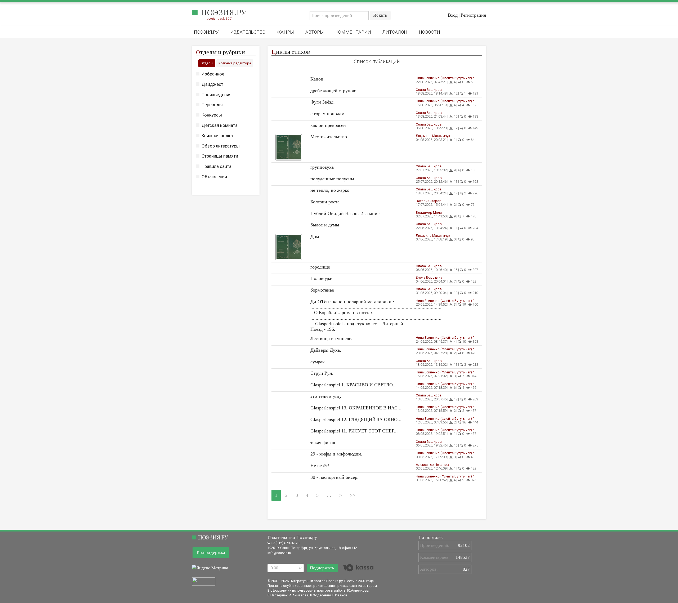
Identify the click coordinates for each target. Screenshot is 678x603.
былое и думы (324, 224)
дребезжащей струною (333, 90)
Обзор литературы (221, 146)
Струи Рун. (321, 373)
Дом (314, 236)
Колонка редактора (234, 63)
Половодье (321, 278)
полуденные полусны (332, 178)
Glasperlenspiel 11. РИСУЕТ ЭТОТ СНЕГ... (354, 431)
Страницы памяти (220, 156)
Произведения (216, 94)
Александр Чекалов (432, 465)
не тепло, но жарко (329, 190)
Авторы (314, 32)
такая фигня (322, 442)
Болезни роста (325, 201)
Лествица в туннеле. (331, 338)
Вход (453, 15)
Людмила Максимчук (433, 136)
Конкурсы (212, 115)
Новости (429, 32)
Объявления (214, 176)
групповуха (322, 167)
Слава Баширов (429, 90)
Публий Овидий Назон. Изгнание (345, 213)
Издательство (247, 32)
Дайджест (212, 84)
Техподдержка (210, 552)
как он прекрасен (328, 125)
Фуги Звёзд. (322, 102)
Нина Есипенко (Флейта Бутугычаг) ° (445, 78)
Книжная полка (217, 135)
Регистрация (473, 15)
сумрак (317, 361)
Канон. (317, 79)
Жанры (285, 32)
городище (320, 267)
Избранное (213, 74)
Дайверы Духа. (325, 350)
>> (352, 495)
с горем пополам (327, 113)
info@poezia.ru (279, 553)
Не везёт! (319, 465)
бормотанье (322, 290)
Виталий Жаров (428, 201)
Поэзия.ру (224, 12)
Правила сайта (216, 166)
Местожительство (328, 136)
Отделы (206, 63)
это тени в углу (326, 396)
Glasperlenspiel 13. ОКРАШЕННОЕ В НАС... (356, 407)
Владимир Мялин (430, 213)
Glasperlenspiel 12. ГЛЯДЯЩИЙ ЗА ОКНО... (356, 419)
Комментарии (353, 32)
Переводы (212, 104)
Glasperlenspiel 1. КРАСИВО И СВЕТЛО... (353, 384)
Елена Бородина (429, 277)
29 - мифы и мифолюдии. (336, 454)
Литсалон (394, 32)
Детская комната (220, 125)
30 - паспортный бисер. (334, 477)
